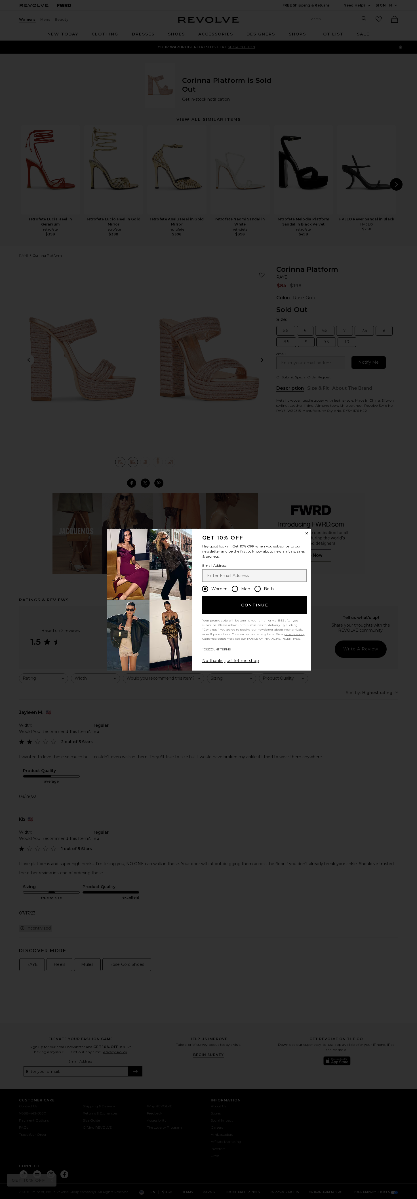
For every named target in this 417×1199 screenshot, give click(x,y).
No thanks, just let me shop (230, 660)
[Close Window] (306, 533)
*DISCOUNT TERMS (216, 649)
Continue (254, 605)
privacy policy (294, 634)
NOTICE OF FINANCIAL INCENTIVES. (273, 638)
